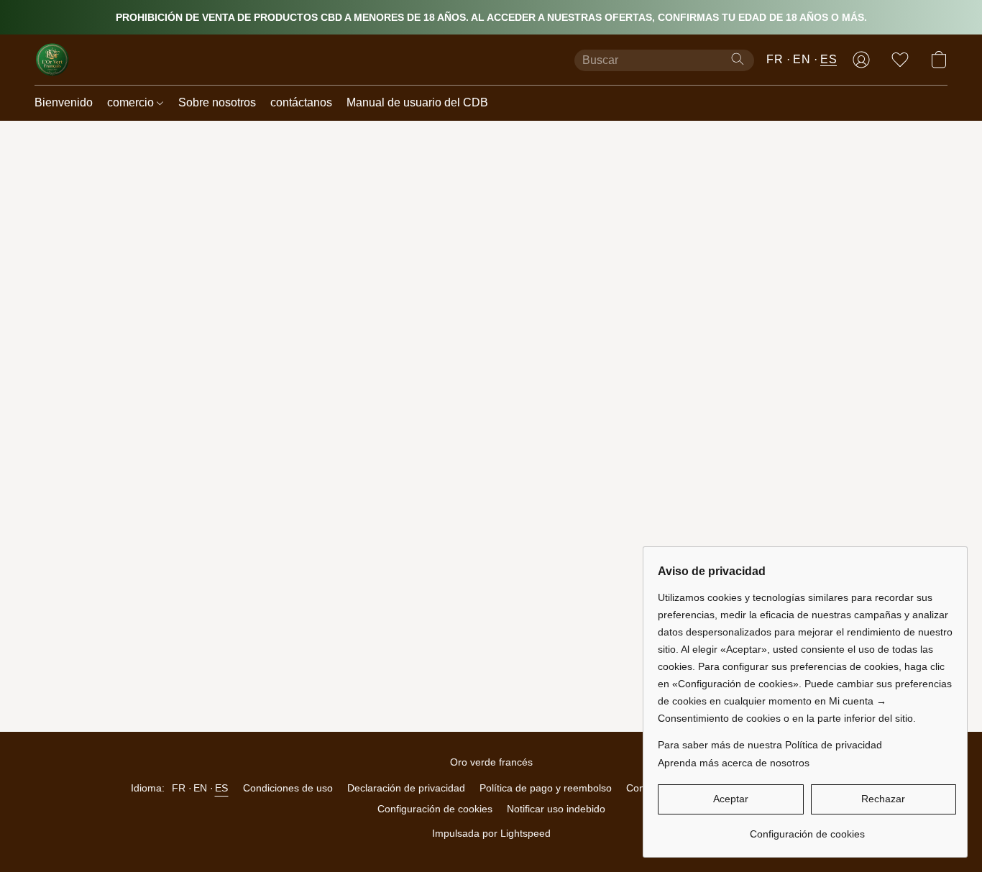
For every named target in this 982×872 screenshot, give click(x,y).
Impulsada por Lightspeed (491, 833)
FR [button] (774, 59)
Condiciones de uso (288, 788)
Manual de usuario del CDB (417, 102)
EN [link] (200, 788)
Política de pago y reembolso (545, 788)
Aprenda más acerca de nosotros (733, 762)
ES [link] (222, 788)
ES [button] (828, 59)
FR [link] (179, 788)
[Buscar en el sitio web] (737, 59)
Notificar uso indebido (556, 808)
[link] (807, 828)
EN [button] (801, 59)
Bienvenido (64, 102)
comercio (132, 102)
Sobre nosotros (217, 102)
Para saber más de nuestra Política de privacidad (770, 745)
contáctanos (301, 102)
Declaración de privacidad (406, 788)
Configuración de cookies (434, 808)
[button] (52, 60)
